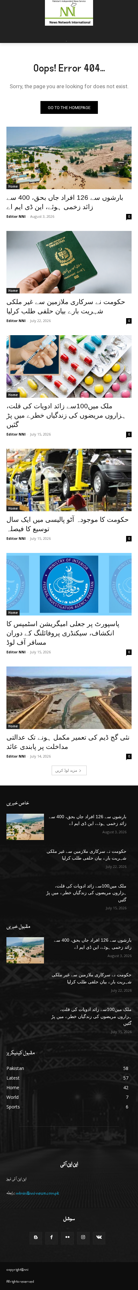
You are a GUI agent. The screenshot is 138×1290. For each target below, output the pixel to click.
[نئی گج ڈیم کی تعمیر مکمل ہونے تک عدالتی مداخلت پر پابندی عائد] (69, 697)
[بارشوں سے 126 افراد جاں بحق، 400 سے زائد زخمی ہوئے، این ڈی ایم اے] (69, 158)
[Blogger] (36, 1238)
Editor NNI (16, 216)
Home (13, 186)
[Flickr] (67, 1238)
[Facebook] (51, 1238)
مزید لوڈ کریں (66, 770)
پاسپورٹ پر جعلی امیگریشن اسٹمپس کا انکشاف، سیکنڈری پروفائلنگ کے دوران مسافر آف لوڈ (62, 633)
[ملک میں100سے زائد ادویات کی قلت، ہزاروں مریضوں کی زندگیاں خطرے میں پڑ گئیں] (69, 366)
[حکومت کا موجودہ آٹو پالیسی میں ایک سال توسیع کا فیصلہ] (69, 480)
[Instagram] (83, 1238)
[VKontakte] (99, 1238)
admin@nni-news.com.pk (37, 1193)
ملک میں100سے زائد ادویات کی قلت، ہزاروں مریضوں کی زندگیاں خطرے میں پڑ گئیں (66, 415)
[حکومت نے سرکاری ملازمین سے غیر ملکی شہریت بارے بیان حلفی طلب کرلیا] (69, 262)
